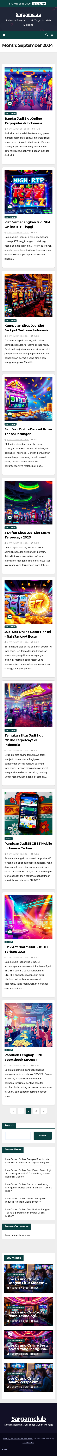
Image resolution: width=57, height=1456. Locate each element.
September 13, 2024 (18, 854)
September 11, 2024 (18, 1065)
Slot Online (10, 113)
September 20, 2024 (18, 129)
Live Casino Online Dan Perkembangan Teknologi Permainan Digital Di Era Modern (27, 1212)
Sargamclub (28, 14)
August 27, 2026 (19, 1288)
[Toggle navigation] (52, 34)
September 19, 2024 (18, 232)
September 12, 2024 (18, 957)
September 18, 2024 (18, 336)
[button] (46, 34)
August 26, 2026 (19, 1321)
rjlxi (37, 129)
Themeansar (28, 1442)
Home (4, 1449)
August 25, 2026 (19, 1354)
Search (9, 1125)
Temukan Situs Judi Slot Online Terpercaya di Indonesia (24, 740)
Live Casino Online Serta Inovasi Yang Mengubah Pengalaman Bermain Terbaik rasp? (28, 1187)
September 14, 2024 (18, 750)
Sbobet (8, 838)
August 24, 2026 (19, 1387)
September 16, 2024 (18, 543)
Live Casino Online (16, 1274)
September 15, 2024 (18, 642)
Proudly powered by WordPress (18, 1438)
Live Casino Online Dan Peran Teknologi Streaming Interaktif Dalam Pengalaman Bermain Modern (28, 1173)
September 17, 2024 (18, 440)
